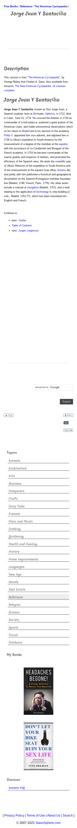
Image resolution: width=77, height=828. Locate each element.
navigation (33, 187)
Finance (14, 514)
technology (42, 191)
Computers (16, 491)
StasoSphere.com (48, 822)
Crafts (13, 499)
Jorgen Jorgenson (28, 230)
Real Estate (17, 589)
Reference (16, 597)
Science (14, 612)
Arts (12, 476)
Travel (13, 635)
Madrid (26, 131)
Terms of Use (36, 815)
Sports (13, 627)
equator (63, 144)
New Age (15, 574)
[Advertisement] (38, 39)
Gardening (16, 536)
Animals (14, 461)
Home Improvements (23, 559)
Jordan (22, 220)
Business (15, 484)
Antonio (61, 170)
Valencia (50, 113)
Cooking (15, 529)
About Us (53, 815)
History (14, 552)
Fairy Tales (17, 506)
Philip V (8, 135)
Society (14, 620)
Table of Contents (22, 225)
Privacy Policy (14, 815)
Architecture (18, 468)
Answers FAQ (17, 788)
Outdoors (15, 642)
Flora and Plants (21, 521)
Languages (16, 567)
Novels (13, 582)
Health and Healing (23, 544)
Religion (14, 605)
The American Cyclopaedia (43, 77)
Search (68, 815)
